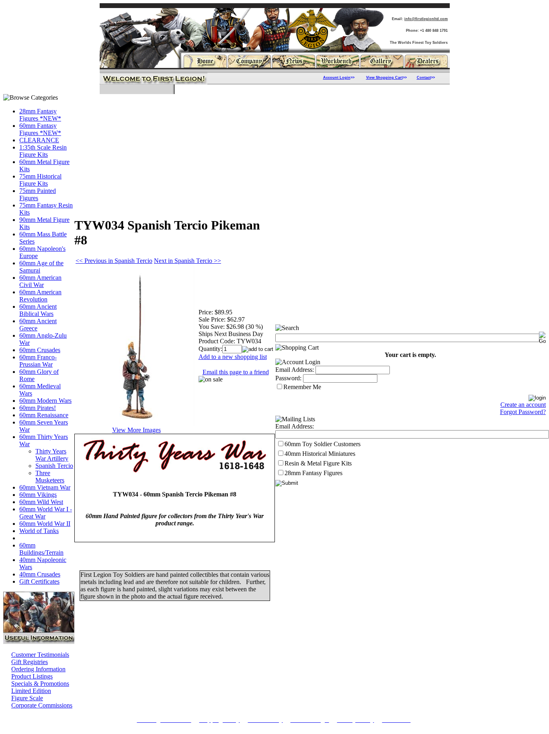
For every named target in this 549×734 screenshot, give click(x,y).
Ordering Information (38, 669)
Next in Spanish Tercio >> (187, 260)
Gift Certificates (39, 581)
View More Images (136, 429)
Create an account (523, 404)
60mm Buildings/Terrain (41, 549)
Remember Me (302, 386)
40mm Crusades (39, 574)
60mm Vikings (38, 494)
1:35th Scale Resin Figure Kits (43, 151)
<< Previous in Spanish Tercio (114, 260)
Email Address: (294, 369)
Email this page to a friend (236, 372)
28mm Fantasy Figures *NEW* (40, 115)
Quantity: (210, 348)
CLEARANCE (39, 140)
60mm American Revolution (40, 296)
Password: (288, 378)
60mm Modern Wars (45, 400)
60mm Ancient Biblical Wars (38, 310)
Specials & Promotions (40, 683)
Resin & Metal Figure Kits (318, 463)
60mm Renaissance (43, 415)
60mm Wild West (41, 501)
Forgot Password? (523, 411)
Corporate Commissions (41, 705)
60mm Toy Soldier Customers (323, 444)
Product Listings (32, 676)
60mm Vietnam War (44, 487)
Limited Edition (31, 690)
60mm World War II (44, 523)
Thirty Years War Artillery (51, 455)
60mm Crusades (39, 349)
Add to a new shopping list (233, 356)
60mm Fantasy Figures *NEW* (40, 129)
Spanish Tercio (54, 465)
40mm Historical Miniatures (320, 453)
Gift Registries (29, 661)
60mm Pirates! (37, 407)
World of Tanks (39, 530)
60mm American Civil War (40, 281)
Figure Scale (27, 698)
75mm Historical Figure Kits (40, 180)
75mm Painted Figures (37, 194)
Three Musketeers (49, 477)
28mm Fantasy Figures (313, 473)
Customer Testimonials (40, 654)
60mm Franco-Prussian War (38, 361)
